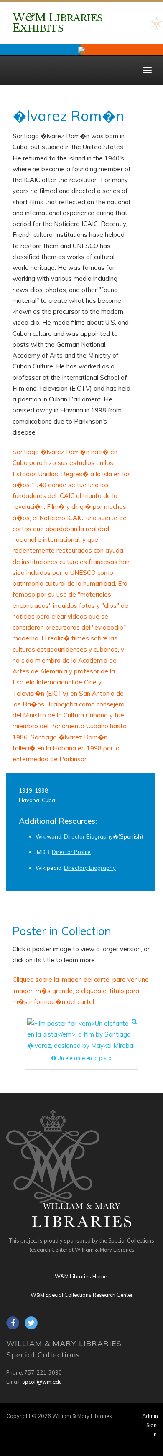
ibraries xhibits (58, 23)
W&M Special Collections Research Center (81, 1294)
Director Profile (71, 852)
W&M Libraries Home (81, 1276)
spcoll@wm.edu (42, 1381)
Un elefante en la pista (84, 1058)
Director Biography (88, 836)
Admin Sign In (150, 1425)
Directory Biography (90, 867)
